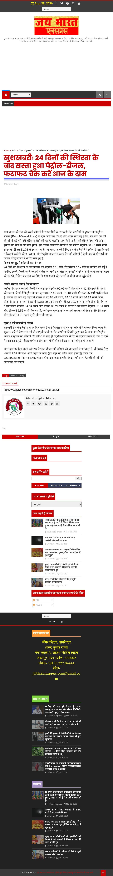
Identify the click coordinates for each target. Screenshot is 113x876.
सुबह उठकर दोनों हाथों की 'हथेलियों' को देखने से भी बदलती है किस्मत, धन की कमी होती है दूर (62, 567)
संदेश (37, 600)
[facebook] (56, 3)
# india (14, 375)
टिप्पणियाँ (38, 605)
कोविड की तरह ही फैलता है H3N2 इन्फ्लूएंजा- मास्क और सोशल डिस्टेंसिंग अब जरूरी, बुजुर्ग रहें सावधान (63, 709)
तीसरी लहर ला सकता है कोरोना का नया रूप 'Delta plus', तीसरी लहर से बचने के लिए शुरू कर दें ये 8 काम (63, 766)
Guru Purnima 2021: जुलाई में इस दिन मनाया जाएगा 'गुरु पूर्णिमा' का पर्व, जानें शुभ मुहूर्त (62, 552)
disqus (56, 436)
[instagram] (79, 3)
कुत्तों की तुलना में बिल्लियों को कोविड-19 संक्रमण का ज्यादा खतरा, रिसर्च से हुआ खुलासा (63, 736)
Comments (73, 485)
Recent (40, 485)
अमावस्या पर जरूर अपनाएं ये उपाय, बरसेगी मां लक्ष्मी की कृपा (60, 539)
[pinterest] (67, 3)
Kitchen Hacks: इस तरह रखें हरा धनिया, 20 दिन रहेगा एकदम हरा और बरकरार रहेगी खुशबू (63, 751)
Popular (56, 485)
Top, (16, 184)
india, (10, 184)
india (14, 150)
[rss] (73, 3)
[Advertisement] (56, 66)
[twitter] (62, 3)
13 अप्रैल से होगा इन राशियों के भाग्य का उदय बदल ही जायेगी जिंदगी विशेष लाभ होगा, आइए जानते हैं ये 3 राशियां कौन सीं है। (62, 524)
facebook (92, 436)
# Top (22, 375)
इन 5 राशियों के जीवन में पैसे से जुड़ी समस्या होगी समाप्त (60, 581)
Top (21, 150)
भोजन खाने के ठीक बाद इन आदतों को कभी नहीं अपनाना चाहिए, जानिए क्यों (63, 723)
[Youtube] (58, 620)
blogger (20, 436)
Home (6, 150)
